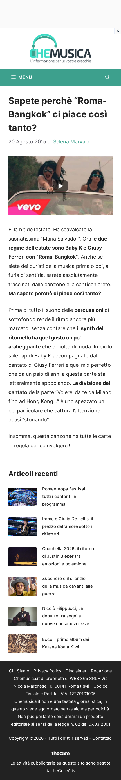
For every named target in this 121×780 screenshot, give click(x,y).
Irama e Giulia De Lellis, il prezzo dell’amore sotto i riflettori (67, 526)
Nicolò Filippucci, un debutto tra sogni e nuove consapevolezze (65, 616)
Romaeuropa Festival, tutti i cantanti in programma (64, 496)
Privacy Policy (47, 671)
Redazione (101, 671)
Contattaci (102, 738)
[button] (107, 77)
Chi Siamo (19, 671)
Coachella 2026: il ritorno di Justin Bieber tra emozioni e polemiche (68, 556)
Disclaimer (76, 671)
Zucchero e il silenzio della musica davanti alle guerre (67, 586)
